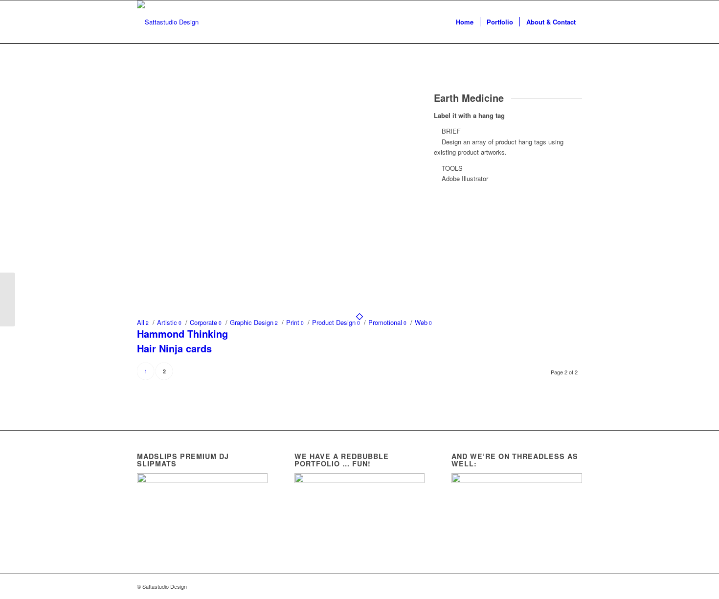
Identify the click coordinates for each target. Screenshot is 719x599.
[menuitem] (464, 22)
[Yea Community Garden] (7, 299)
